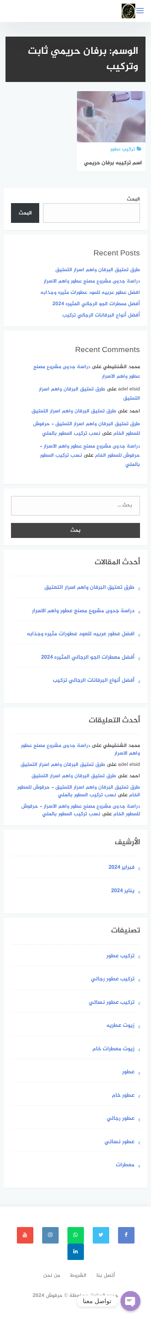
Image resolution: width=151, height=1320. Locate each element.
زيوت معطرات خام (113, 1049)
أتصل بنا (105, 1275)
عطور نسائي (119, 1142)
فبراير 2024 (121, 868)
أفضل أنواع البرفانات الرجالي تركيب (101, 315)
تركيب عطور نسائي (112, 1003)
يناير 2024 (123, 891)
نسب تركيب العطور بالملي (71, 433)
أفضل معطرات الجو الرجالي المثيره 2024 (96, 304)
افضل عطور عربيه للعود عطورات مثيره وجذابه (90, 292)
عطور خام (123, 1096)
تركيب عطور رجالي (113, 979)
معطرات (125, 1165)
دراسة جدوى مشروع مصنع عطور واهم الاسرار (92, 281)
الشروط (78, 1275)
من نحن (51, 1275)
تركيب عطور (120, 956)
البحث (133, 199)
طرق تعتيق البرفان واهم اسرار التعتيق (97, 270)
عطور (128, 1072)
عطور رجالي (121, 1119)
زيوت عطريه (120, 1026)
